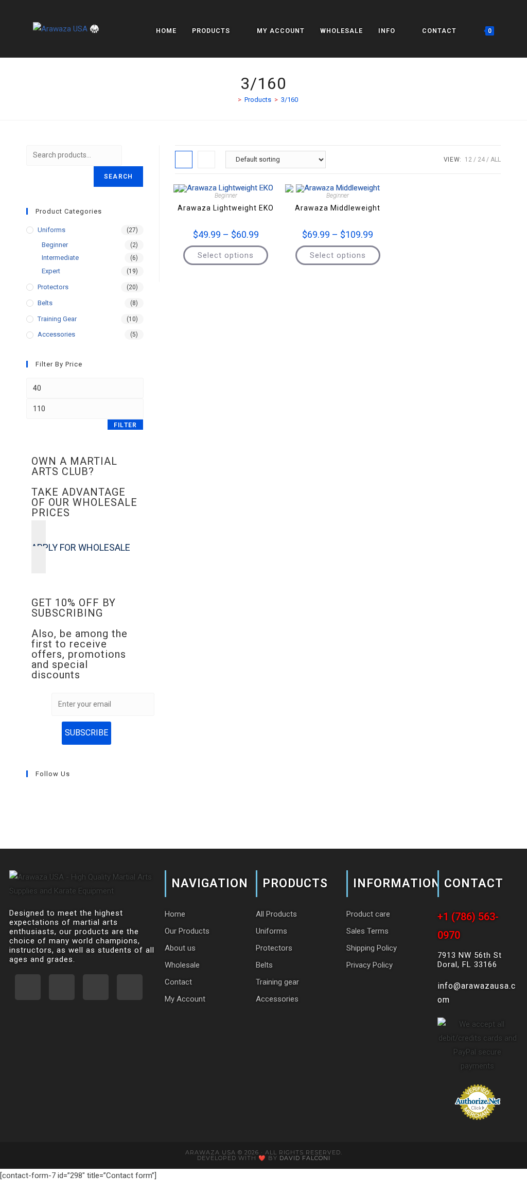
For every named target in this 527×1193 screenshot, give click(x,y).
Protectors (53, 287)
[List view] (206, 159)
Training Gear (57, 319)
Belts (45, 303)
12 (468, 159)
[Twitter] (130, 987)
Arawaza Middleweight (337, 208)
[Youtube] (69, 794)
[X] (32, 794)
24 (481, 159)
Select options (226, 255)
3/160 (289, 99)
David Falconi (304, 1158)
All (495, 159)
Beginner (226, 195)
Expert (51, 271)
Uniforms (51, 230)
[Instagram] (57, 794)
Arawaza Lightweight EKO (226, 208)
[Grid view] (183, 159)
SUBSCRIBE (86, 733)
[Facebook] (45, 794)
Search (118, 176)
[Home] (232, 99)
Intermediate (60, 257)
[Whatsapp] (28, 987)
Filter (125, 425)
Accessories (56, 334)
